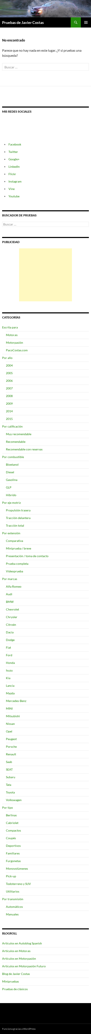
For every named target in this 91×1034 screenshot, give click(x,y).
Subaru (10, 777)
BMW (10, 602)
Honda (10, 662)
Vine (11, 189)
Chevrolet (12, 609)
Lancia (10, 685)
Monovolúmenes (17, 868)
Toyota (10, 792)
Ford (9, 655)
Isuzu (9, 670)
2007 (9, 388)
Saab (9, 762)
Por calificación (12, 426)
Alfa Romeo (13, 586)
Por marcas (9, 579)
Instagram (15, 181)
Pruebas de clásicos (15, 989)
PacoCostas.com (17, 350)
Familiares (13, 853)
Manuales (12, 914)
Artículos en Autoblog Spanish (22, 943)
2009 (9, 403)
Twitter (13, 152)
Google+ (13, 159)
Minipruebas (10, 981)
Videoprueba (14, 571)
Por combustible (13, 457)
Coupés (11, 838)
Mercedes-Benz (16, 701)
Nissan (10, 723)
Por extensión (11, 533)
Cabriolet (12, 823)
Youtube (13, 196)
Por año (7, 358)
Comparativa (14, 541)
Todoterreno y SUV (18, 884)
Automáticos (14, 906)
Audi (9, 594)
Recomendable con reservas (24, 449)
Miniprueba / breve (18, 548)
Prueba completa (17, 563)
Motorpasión (14, 342)
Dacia (10, 632)
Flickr (12, 174)
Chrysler (11, 617)
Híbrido (11, 495)
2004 (9, 365)
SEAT (9, 769)
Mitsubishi (13, 716)
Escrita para (10, 327)
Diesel (10, 472)
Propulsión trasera (18, 510)
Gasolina (11, 480)
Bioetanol (12, 464)
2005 (9, 373)
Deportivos (13, 845)
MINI (9, 708)
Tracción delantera (18, 518)
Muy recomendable (18, 434)
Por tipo (7, 807)
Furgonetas (13, 861)
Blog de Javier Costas (16, 974)
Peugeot (11, 739)
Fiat (8, 647)
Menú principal (86, 22)
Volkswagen (14, 800)
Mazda (10, 693)
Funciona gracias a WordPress (19, 1028)
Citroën (11, 624)
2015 (9, 419)
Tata (8, 784)
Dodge (10, 640)
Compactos (13, 830)
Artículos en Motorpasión (19, 958)
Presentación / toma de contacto (27, 556)
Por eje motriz (11, 502)
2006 (9, 380)
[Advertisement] (45, 274)
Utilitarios (12, 891)
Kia (8, 678)
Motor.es (12, 335)
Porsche (11, 746)
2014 (9, 411)
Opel (9, 731)
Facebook (14, 144)
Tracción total (15, 525)
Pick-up (11, 876)
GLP (8, 487)
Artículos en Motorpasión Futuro (24, 966)
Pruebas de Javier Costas (23, 22)
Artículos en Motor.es (16, 951)
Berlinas (11, 815)
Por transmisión (12, 899)
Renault (11, 754)
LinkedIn (14, 166)
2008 (9, 396)
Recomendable (15, 441)
